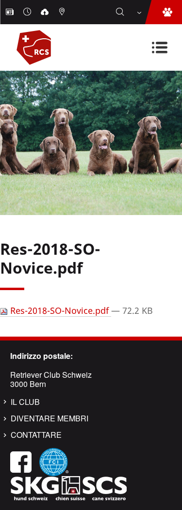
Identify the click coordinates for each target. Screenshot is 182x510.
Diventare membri (49, 418)
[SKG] (68, 487)
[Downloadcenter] (45, 12)
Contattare (36, 435)
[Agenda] (28, 12)
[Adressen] (63, 12)
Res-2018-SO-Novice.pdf (59, 310)
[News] (11, 12)
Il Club (25, 402)
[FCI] (53, 460)
